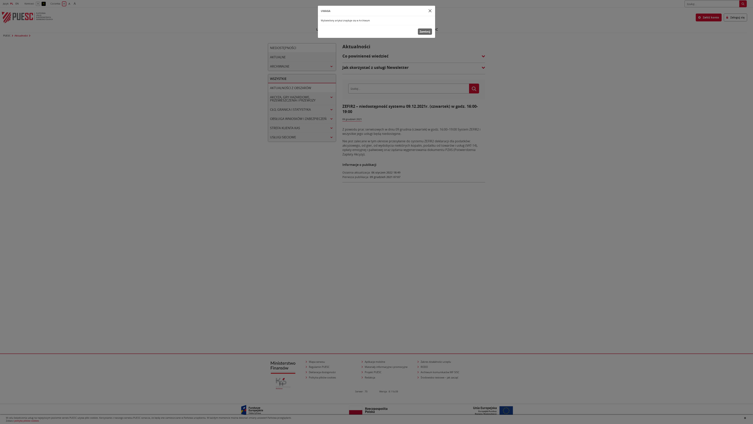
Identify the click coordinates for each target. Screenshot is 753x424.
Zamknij (425, 31)
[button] (430, 11)
